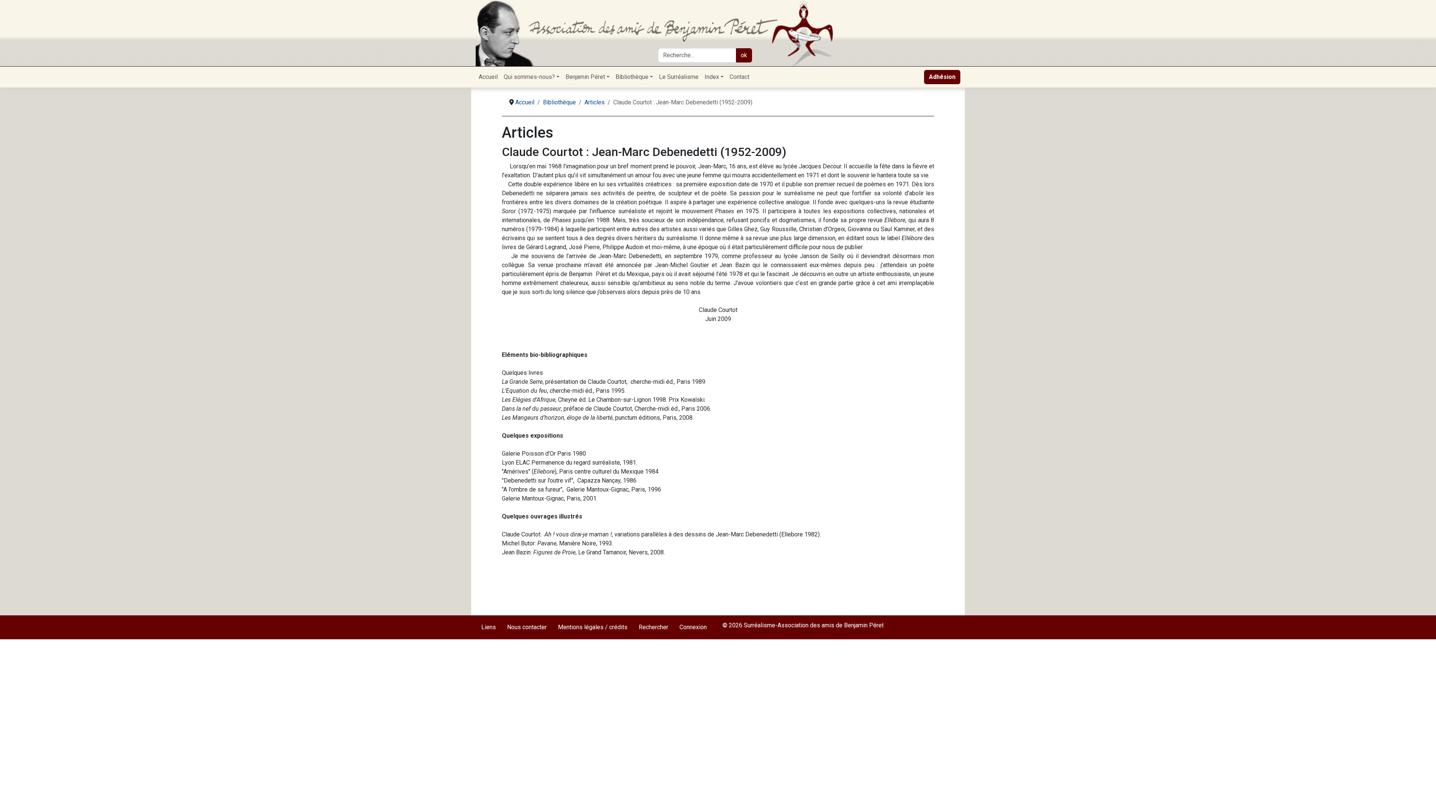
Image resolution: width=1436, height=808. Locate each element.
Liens (488, 627)
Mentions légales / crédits (593, 627)
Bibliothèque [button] (632, 76)
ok (744, 55)
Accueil (488, 76)
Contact (739, 76)
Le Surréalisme (679, 76)
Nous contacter (527, 627)
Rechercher (653, 627)
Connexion (693, 627)
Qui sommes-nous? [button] (529, 76)
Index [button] (712, 76)
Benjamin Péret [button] (585, 76)
